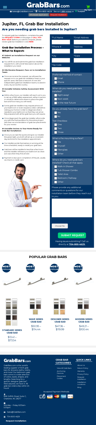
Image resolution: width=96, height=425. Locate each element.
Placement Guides (61, 377)
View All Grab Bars (64, 368)
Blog (79, 387)
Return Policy (82, 368)
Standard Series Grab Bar (12, 331)
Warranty (81, 371)
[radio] (8, 301)
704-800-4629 (45, 11)
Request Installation (58, 15)
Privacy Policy (82, 374)
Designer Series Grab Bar (60, 320)
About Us (81, 365)
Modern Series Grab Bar (83, 320)
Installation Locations (81, 383)
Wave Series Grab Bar (36, 320)
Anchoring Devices (61, 372)
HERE (31, 42)
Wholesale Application (39, 15)
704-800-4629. (77, 244)
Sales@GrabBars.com (22, 11)
